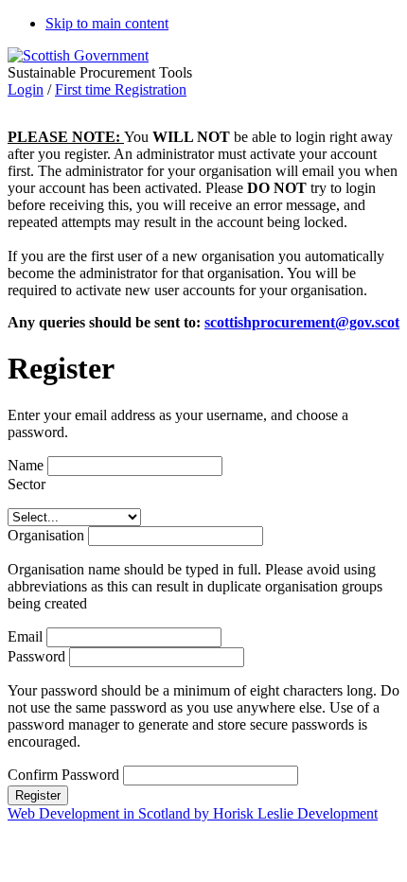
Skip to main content (106, 23)
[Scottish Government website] (78, 55)
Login (26, 89)
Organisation (46, 535)
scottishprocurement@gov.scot (301, 322)
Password (38, 656)
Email (25, 636)
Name (26, 465)
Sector (26, 484)
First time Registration (120, 89)
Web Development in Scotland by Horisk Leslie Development (193, 813)
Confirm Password (65, 775)
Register (38, 795)
